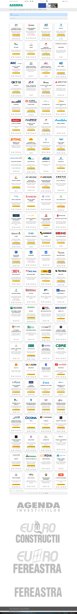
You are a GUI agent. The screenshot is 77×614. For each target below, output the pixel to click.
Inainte (46, 493)
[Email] (12, 39)
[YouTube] (19, 39)
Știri (11, 9)
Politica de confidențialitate (24, 608)
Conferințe (40, 9)
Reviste (34, 9)
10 (43, 493)
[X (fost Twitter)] (49, 39)
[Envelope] (32, 1)
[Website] (14, 39)
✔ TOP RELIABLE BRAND (16, 34)
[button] (65, 1)
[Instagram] (16, 39)
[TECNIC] (48, 5)
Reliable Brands (21, 9)
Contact (45, 9)
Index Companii (29, 9)
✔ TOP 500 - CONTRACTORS (46, 36)
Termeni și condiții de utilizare (14, 608)
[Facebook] (25, 1)
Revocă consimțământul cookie (15, 611)
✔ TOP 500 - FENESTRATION (61, 74)
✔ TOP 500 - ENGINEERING (16, 36)
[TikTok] (35, 38)
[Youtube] (30, 1)
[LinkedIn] (18, 39)
